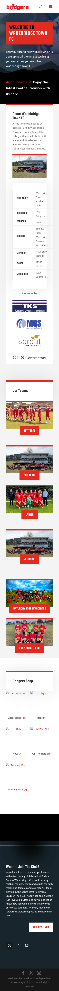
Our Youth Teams (29, 648)
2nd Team (29, 475)
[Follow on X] (9, 945)
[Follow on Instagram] (26, 945)
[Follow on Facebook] (18, 945)
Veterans (29, 559)
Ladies (30, 514)
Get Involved (41, 927)
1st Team (29, 430)
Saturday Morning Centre (29, 608)
